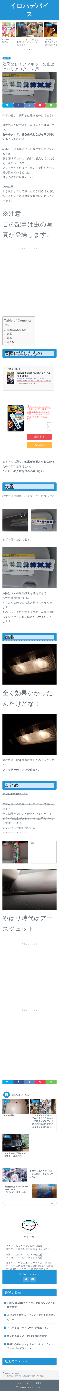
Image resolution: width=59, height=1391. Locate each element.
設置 (9, 333)
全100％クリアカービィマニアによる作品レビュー (31, 1317)
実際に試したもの (17, 329)
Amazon (39, 445)
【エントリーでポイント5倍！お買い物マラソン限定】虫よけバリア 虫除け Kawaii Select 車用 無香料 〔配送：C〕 (39, 412)
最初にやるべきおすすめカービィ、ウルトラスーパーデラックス (30, 1346)
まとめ (10, 341)
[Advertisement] (29, 280)
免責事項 (37, 1383)
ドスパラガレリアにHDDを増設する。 (28, 1327)
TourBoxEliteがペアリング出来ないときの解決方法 (31, 1305)
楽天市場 (39, 436)
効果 (9, 337)
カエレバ (49, 429)
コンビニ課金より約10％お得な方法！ (28, 1336)
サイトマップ (23, 1383)
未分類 (6, 58)
